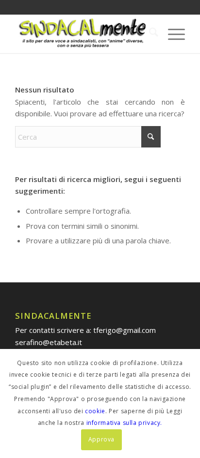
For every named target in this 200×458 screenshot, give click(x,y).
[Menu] (171, 33)
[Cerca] (148, 33)
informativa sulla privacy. (124, 423)
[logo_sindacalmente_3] (83, 33)
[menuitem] (148, 33)
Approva (101, 439)
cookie (95, 411)
